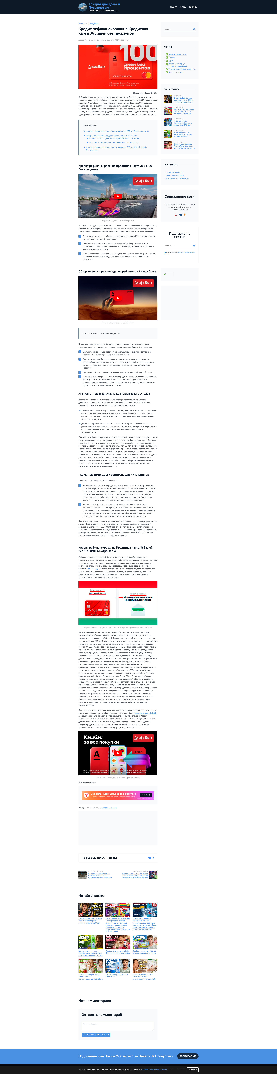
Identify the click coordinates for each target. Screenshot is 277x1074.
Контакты (193, 7)
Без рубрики (94, 24)
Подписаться (187, 1056)
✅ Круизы (170, 57)
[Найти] (194, 29)
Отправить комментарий (96, 1035)
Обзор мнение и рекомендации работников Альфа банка (111, 135)
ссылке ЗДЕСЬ (94, 569)
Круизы (183, 7)
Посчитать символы (174, 172)
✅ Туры (169, 61)
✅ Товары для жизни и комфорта (180, 69)
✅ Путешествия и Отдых (176, 54)
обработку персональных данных (179, 253)
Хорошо (193, 1070)
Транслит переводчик (175, 175)
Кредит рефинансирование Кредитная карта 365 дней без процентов (117, 131)
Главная (173, 7)
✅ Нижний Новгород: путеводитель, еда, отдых (176, 65)
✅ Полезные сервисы (175, 72)
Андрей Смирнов (109, 808)
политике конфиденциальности (154, 1070)
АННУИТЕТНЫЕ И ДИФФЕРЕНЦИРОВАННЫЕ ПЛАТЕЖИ (114, 138)
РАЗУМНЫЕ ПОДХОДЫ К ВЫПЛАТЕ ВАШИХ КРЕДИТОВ (114, 143)
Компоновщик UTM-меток (177, 178)
